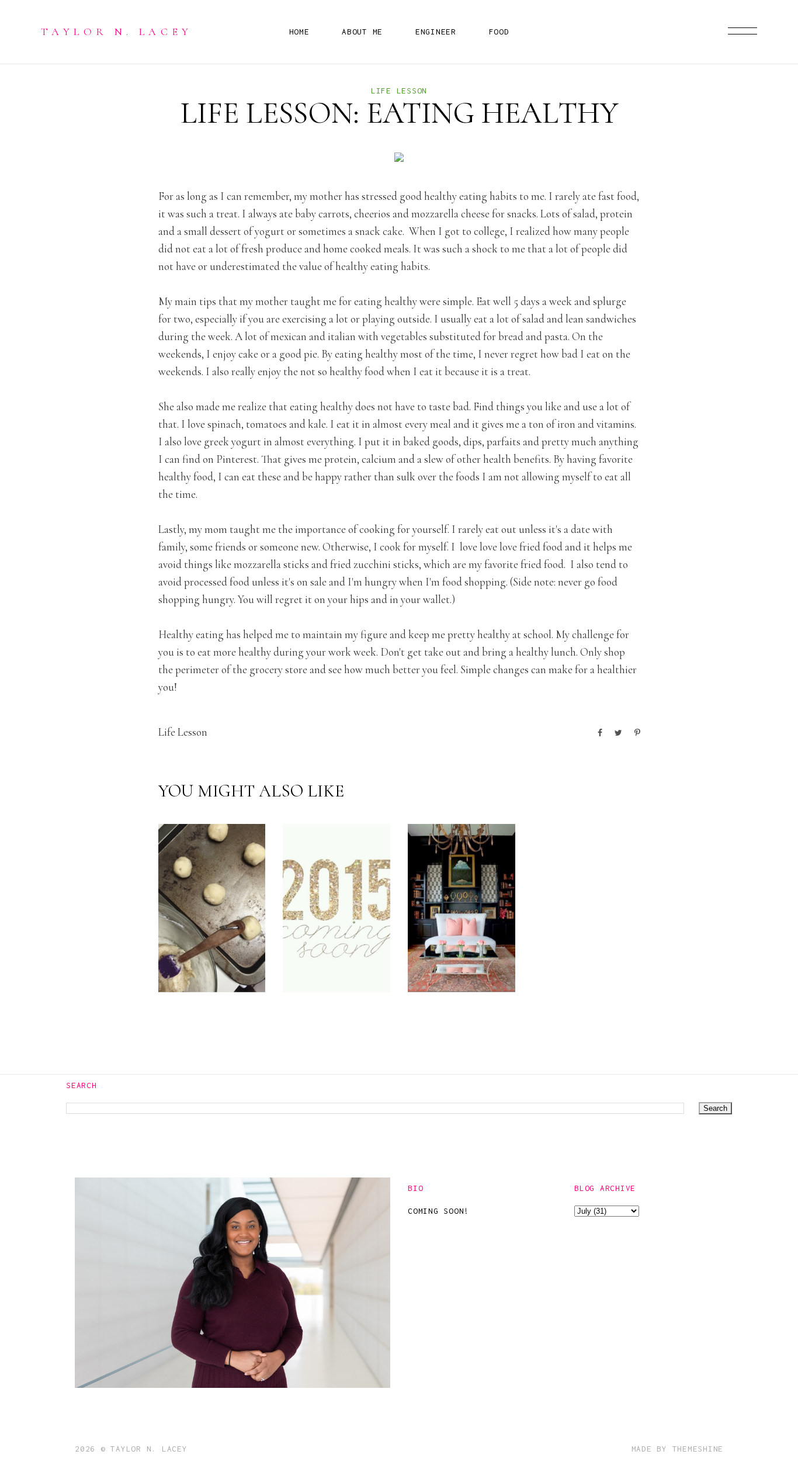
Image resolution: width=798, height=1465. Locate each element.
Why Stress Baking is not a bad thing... (208, 921)
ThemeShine (698, 1448)
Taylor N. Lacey (117, 31)
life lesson (399, 90)
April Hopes (574, 958)
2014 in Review (329, 958)
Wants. (453, 968)
